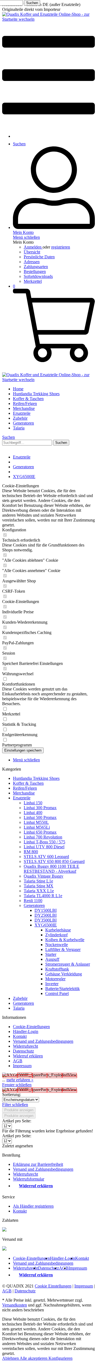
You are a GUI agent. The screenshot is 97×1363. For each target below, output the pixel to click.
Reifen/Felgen (25, 788)
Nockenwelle (56, 944)
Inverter (51, 983)
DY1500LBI (45, 910)
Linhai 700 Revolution (43, 837)
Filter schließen (15, 1104)
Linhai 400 (33, 812)
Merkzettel (33, 281)
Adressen (32, 261)
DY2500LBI (45, 915)
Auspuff (52, 959)
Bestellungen (35, 271)
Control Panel (57, 993)
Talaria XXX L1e (39, 890)
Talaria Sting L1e (38, 881)
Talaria (19, 1008)
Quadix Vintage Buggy (43, 876)
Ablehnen (11, 1358)
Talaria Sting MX (38, 886)
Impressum (22, 1065)
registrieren (60, 247)
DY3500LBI (45, 920)
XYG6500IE (45, 925)
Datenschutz (23, 1051)
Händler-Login (25, 1031)
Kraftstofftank (57, 969)
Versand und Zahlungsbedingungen (43, 1041)
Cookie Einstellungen (53, 1286)
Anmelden (33, 247)
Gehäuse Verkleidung (63, 974)
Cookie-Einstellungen (31, 1026)
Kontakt (20, 1036)
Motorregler (55, 978)
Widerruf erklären (28, 1056)
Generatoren (34, 905)
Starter (50, 954)
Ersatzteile (21, 798)
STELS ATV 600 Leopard (46, 856)
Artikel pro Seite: (16, 1121)
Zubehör (20, 998)
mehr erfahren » (19, 1080)
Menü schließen (26, 237)
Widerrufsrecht (25, 1046)
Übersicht (32, 252)
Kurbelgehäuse (58, 930)
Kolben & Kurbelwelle (64, 939)
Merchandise (24, 793)
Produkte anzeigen (18, 1110)
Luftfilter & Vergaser (63, 949)
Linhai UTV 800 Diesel (44, 846)
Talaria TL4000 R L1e (43, 895)
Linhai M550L (36, 822)
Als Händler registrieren (33, 1206)
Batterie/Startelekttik (62, 988)
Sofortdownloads (38, 276)
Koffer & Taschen (28, 783)
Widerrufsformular (28, 1179)
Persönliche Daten (39, 257)
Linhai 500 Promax (40, 817)
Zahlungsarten (36, 266)
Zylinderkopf (56, 934)
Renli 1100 (33, 900)
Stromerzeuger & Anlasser (67, 964)
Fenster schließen (17, 1084)
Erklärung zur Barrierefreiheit (38, 1164)
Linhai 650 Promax (40, 832)
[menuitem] (48, 76)
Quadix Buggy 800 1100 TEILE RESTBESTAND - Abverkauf (51, 869)
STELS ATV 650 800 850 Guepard (54, 861)
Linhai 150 (33, 802)
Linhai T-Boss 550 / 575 (44, 842)
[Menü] (48, 127)
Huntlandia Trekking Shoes (36, 778)
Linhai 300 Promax (40, 807)
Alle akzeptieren (34, 1358)
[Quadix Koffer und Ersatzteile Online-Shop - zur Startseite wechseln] (48, 19)
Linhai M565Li (37, 827)
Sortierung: (11, 1094)
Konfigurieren (60, 1358)
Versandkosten (14, 1305)
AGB (17, 1061)
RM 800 (31, 851)
